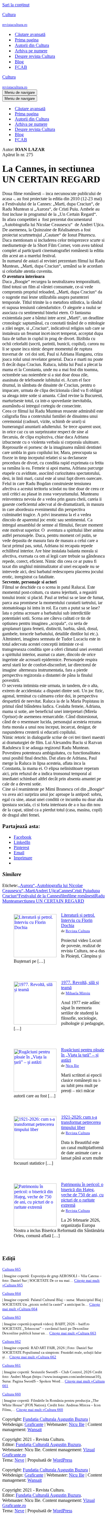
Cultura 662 (11, 1341)
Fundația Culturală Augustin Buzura (48, 1444)
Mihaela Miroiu (78, 993)
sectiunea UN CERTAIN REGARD (51, 901)
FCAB (21, 67)
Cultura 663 (11, 1317)
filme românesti (81, 895)
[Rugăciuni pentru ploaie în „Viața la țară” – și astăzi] (35, 1090)
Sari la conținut (15, 4)
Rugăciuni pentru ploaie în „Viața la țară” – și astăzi (82, 1055)
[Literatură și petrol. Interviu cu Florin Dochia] (35, 955)
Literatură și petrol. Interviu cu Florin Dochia (78, 920)
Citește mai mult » (72, 1333)
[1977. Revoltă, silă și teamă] (35, 1023)
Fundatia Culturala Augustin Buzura (55, 1419)
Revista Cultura (78, 931)
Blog (19, 61)
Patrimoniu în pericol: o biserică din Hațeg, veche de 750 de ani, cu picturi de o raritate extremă (82, 1195)
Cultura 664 (11, 1293)
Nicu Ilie (72, 1065)
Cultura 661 (11, 1365)
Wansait (34, 1429)
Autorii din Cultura (32, 45)
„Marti (29, 890)
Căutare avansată (30, 34)
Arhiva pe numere (31, 50)
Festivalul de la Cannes (39, 895)
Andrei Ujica (46, 890)
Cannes (65, 890)
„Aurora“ (26, 885)
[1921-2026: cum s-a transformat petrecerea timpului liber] (35, 1157)
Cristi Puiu (81, 890)
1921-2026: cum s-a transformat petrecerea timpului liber (81, 1122)
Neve (19, 1460)
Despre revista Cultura (35, 56)
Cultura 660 (11, 1394)
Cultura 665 (11, 1269)
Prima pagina (27, 39)
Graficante (34, 1424)
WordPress (62, 1460)
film (63, 895)
